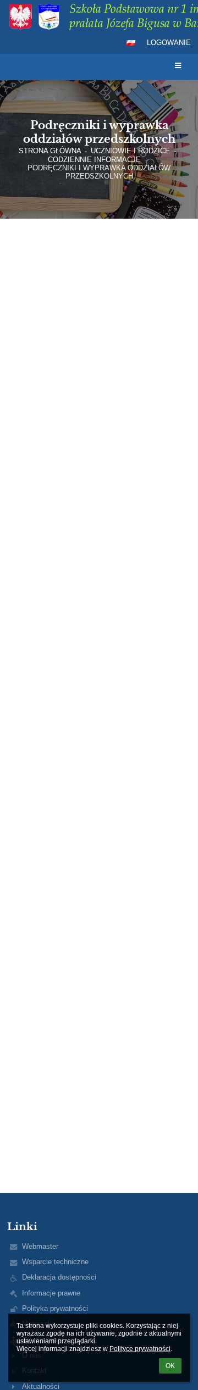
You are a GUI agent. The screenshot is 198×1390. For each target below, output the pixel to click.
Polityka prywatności (55, 1308)
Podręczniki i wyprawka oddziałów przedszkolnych (99, 172)
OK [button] (170, 1366)
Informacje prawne (51, 1293)
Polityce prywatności (139, 1349)
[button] (131, 42)
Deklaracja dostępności (59, 1277)
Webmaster (40, 1246)
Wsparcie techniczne (55, 1262)
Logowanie (169, 42)
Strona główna (50, 151)
